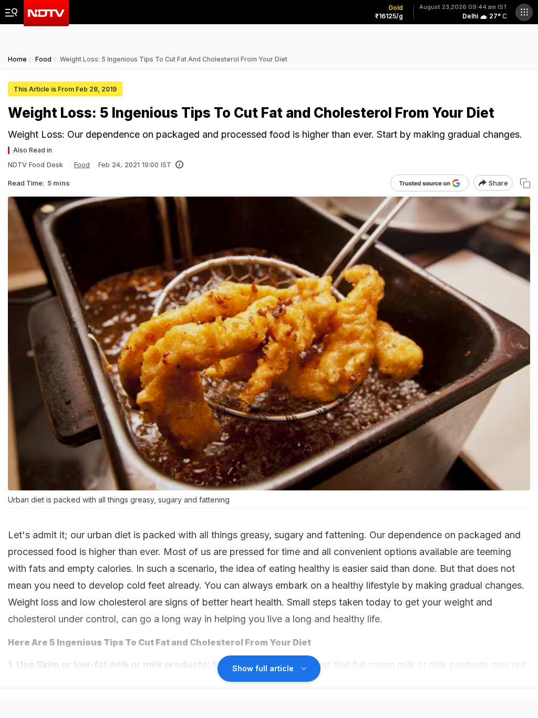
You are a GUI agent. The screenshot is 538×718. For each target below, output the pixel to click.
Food (82, 164)
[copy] (525, 183)
